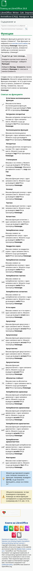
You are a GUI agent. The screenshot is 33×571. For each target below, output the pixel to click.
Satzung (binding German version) (13, 543)
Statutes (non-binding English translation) (15, 541)
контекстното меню (20, 43)
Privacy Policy (22, 539)
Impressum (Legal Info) (9, 539)
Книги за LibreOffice (16, 522)
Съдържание (7, 21)
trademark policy (7, 565)
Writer (16, 12)
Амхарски (24, 16)
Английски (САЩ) (9, 16)
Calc (22, 12)
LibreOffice (6, 12)
